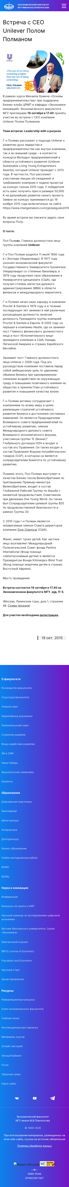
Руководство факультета (16, 687)
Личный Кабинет (11, 1055)
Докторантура (10, 839)
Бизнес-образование (14, 848)
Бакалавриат (9, 810)
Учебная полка (10, 1018)
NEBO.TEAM (34, 1174)
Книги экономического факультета (22, 1008)
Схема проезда (18, 605)
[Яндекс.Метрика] (27, 1164)
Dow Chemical (27, 529)
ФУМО (5, 867)
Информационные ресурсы (18, 999)
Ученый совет (9, 706)
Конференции (9, 896)
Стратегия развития (13, 734)
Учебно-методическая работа (19, 857)
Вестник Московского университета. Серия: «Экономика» (28, 930)
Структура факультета (15, 697)
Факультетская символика (17, 772)
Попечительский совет (15, 725)
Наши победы (9, 762)
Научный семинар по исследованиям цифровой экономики (30, 917)
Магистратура (10, 820)
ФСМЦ (5, 876)
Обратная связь (11, 1074)
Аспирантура (9, 829)
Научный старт (10, 969)
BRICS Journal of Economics (17, 951)
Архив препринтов (12, 979)
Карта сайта (8, 1083)
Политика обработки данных (34, 1145)
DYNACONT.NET (34, 1178)
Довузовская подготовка (16, 801)
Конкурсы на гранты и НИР (17, 906)
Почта (4, 1064)
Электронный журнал (14, 941)
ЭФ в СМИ (7, 753)
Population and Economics (16, 960)
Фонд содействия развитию (18, 743)
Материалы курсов (13, 1036)
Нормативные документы (17, 716)
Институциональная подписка (19, 1027)
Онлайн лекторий (11, 1046)
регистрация (49, 615)
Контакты (7, 781)
